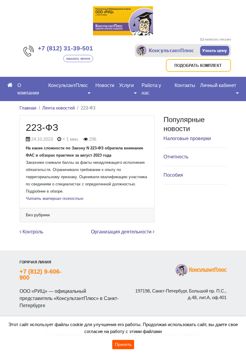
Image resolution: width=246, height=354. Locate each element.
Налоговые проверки (187, 138)
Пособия (173, 175)
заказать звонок (78, 58)
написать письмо (218, 39)
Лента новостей (58, 107)
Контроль (32, 231)
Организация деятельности (122, 231)
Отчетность (176, 156)
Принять (123, 344)
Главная (28, 107)
